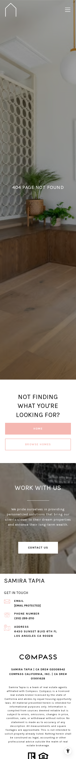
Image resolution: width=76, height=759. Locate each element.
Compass (45, 691)
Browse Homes (38, 444)
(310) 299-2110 (24, 618)
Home (38, 428)
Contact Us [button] (38, 547)
